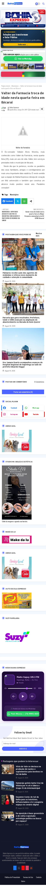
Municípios (15, 86)
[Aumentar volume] (32, 696)
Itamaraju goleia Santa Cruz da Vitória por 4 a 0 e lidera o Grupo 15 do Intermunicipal (29, 785)
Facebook (9, 201)
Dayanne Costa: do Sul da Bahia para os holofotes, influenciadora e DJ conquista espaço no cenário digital (29, 801)
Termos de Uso (28, 877)
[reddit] (31, 868)
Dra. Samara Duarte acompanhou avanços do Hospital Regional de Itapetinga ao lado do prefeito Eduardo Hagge (23, 364)
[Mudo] (5, 688)
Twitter (18, 201)
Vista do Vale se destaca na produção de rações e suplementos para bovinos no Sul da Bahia (29, 770)
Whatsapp (24, 201)
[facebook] (14, 868)
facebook (14, 408)
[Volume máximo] (35, 688)
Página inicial (5, 86)
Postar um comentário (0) (23, 391)
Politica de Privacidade (12, 877)
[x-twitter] (19, 868)
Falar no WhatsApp (25, 58)
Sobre (23, 881)
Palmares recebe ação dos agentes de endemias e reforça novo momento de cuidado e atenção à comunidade (20, 275)
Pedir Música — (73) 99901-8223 (25, 714)
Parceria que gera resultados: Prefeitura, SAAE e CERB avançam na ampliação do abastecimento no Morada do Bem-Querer (21, 320)
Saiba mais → (23, 44)
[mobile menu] (3, 3)
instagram (14, 414)
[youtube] (23, 868)
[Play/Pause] (23, 696)
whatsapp (35, 408)
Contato (38, 877)
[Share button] (31, 201)
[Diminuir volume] (13, 696)
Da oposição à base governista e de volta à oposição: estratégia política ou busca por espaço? (30, 817)
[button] (43, 3)
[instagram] (27, 868)
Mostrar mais (39, 234)
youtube (35, 414)
